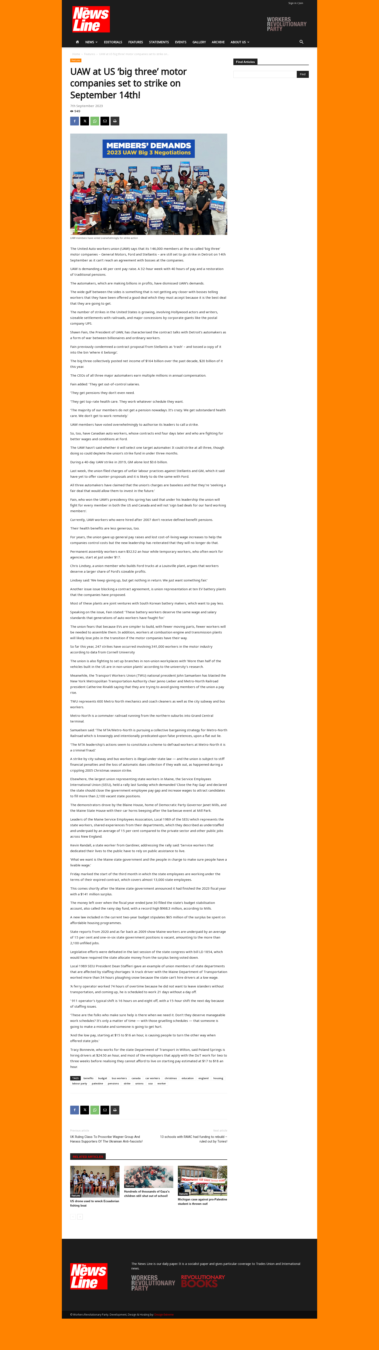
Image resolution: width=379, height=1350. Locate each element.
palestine (97, 1083)
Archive (218, 42)
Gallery (199, 42)
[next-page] (80, 1216)
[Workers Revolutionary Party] (153, 1289)
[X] (84, 121)
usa (150, 1083)
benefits (88, 1078)
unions (139, 1083)
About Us (238, 42)
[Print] (115, 121)
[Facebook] (74, 121)
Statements (159, 42)
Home (76, 54)
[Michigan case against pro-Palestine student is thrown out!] (202, 1181)
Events (180, 42)
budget (102, 1078)
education (188, 1078)
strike (127, 1083)
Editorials (113, 42)
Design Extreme (164, 1314)
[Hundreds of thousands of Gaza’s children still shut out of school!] (148, 1177)
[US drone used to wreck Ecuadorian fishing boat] (95, 1182)
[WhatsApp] (94, 121)
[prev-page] (73, 1216)
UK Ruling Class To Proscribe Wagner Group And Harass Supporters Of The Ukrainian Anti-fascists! (106, 1139)
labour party (79, 1083)
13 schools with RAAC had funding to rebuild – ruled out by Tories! (193, 1139)
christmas (171, 1078)
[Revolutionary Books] (203, 1286)
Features (135, 42)
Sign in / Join (295, 3)
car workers (152, 1078)
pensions (113, 1083)
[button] (301, 42)
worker (161, 1083)
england (203, 1078)
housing (218, 1078)
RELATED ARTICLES (88, 1157)
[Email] (104, 121)
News (89, 42)
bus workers (119, 1078)
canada (136, 1078)
